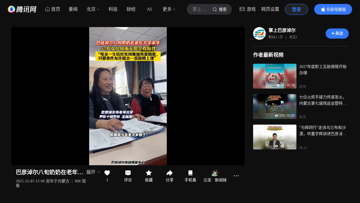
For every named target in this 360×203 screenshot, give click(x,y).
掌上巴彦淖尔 (282, 30)
